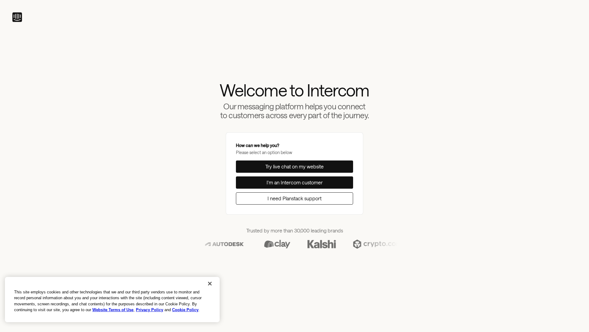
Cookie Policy (185, 309)
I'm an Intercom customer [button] (295, 182)
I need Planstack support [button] (294, 198)
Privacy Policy (149, 309)
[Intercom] (17, 17)
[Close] (210, 283)
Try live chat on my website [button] (294, 166)
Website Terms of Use (112, 309)
